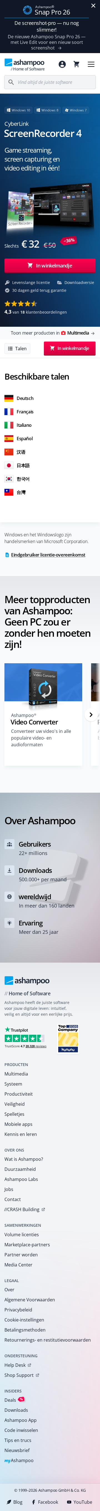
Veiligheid (14, 1104)
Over (9, 1290)
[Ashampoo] (27, 980)
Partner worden (21, 1255)
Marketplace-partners (27, 1245)
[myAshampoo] (62, 64)
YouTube (83, 1502)
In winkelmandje (54, 265)
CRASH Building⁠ (21, 1209)
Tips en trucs (17, 1440)
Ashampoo (19, 1460)
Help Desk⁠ (15, 1365)
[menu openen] (91, 64)
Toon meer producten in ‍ (50, 333)
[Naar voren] (91, 714)
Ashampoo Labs (21, 1179)
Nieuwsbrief (16, 1450)
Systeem (13, 1084)
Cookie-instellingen (24, 1320)
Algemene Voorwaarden (29, 1300)
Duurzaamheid (20, 1169)
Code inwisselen (21, 1430)
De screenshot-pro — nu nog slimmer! (46, 26)
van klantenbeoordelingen (35, 311)
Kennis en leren (20, 1134)
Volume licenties (21, 1234)
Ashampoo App (20, 1420)
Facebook (48, 1502)
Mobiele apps (18, 1124)
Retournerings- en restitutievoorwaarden (47, 1340)
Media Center (18, 1265)
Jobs (8, 1189)
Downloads (16, 1410)
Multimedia (16, 1074)
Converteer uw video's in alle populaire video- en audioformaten (41, 738)
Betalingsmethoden (25, 1330)
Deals (13, 1400)
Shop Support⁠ (19, 1375)
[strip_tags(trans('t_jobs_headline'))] (68, 1038)
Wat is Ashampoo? (23, 1159)
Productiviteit (18, 1094)
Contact (12, 1199)
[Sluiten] (93, 5)
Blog (17, 1502)
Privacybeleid (18, 1310)
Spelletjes (14, 1114)
